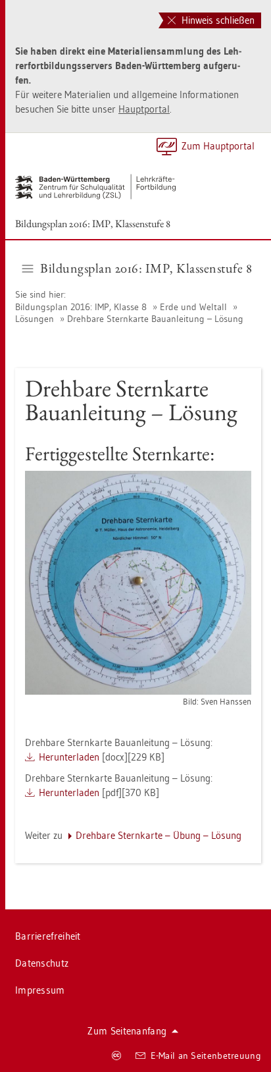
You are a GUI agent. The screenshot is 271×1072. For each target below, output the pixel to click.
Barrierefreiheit (48, 936)
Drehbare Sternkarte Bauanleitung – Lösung (155, 319)
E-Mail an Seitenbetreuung (206, 1055)
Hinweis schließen (217, 20)
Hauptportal (144, 109)
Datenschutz (41, 963)
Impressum (40, 990)
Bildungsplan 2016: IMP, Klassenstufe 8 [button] (146, 268)
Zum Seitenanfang (126, 1031)
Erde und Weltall (193, 307)
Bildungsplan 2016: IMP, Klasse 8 (82, 307)
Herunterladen (69, 757)
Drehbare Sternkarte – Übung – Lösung (158, 835)
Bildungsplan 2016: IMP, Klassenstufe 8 (92, 223)
